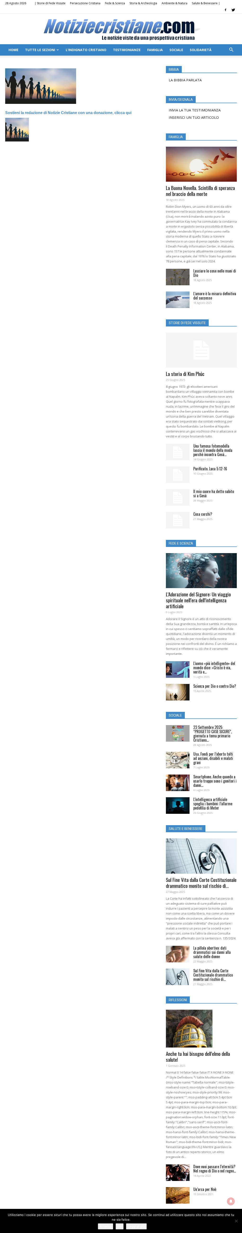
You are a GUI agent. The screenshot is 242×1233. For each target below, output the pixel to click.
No (119, 1226)
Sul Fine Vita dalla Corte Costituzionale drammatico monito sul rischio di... (201, 882)
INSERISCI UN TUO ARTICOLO (194, 117)
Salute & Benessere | (206, 3)
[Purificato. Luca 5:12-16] (178, 475)
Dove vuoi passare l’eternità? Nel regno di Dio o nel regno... (214, 1169)
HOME (13, 50)
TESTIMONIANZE (127, 50)
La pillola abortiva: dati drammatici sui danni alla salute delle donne (212, 952)
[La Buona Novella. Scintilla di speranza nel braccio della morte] (201, 164)
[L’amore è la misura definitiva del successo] (178, 299)
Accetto (105, 1226)
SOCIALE (176, 50)
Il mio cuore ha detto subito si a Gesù (213, 493)
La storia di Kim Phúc (185, 373)
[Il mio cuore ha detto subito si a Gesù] (178, 497)
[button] (231, 50)
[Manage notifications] (231, 1201)
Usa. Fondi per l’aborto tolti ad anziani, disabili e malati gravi (213, 758)
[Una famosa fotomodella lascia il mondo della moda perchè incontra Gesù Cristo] (178, 452)
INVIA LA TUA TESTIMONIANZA (194, 110)
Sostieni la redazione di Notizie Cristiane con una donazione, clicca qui (68, 113)
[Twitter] (233, 10)
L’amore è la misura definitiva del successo (214, 296)
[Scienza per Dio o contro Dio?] (178, 692)
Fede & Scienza (115, 3)
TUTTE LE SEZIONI (40, 50)
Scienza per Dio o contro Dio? (214, 686)
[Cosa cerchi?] (178, 520)
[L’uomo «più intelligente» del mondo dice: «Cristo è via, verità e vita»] (178, 669)
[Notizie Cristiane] (121, 29)
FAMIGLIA (155, 50)
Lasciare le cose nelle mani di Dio (214, 273)
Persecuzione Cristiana (85, 3)
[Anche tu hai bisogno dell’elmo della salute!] (201, 1029)
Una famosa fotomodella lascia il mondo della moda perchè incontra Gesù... (212, 450)
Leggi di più (136, 1226)
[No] (236, 1221)
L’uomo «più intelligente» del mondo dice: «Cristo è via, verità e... (214, 668)
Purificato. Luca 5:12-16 (210, 468)
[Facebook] (225, 10)
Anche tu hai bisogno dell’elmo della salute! (198, 1056)
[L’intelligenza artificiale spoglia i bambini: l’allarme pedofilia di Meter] (178, 805)
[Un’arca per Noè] (178, 1195)
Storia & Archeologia (143, 3)
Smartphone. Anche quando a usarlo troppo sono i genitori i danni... (215, 781)
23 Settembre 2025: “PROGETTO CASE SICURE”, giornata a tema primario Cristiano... (212, 733)
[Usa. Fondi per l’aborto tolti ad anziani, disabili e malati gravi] (178, 760)
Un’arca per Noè (204, 1189)
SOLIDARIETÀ (201, 50)
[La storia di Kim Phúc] (201, 350)
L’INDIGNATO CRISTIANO (86, 50)
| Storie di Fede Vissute (50, 3)
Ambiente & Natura (174, 3)
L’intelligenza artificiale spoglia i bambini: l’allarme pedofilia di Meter (212, 804)
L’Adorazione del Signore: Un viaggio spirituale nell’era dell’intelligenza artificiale (198, 600)
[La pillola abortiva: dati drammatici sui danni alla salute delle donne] (178, 954)
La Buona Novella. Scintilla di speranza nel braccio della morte (200, 190)
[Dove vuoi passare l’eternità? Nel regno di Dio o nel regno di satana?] (178, 1172)
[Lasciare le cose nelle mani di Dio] (178, 277)
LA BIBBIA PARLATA (185, 80)
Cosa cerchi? (202, 514)
